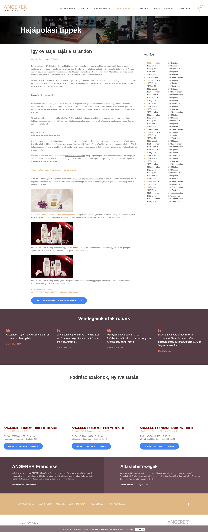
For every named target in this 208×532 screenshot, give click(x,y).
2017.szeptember (175, 187)
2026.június (151, 66)
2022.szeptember (175, 129)
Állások (60, 504)
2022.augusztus (153, 132)
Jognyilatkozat (117, 504)
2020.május (173, 170)
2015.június (151, 202)
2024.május (173, 101)
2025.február (152, 89)
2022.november (175, 127)
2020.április (151, 173)
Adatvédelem (98, 504)
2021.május (173, 153)
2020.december (153, 161)
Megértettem (140, 529)
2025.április (151, 86)
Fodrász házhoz (25, 504)
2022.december (153, 127)
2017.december (153, 187)
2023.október (152, 112)
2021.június (151, 153)
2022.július (173, 132)
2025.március (174, 86)
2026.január (173, 72)
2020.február (152, 176)
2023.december (153, 109)
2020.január (173, 176)
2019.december (153, 179)
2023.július (173, 115)
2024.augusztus (153, 98)
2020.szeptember (175, 164)
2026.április (151, 69)
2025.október (152, 77)
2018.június (151, 184)
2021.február (152, 158)
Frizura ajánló (102, 8)
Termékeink (185, 8)
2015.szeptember (175, 199)
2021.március (174, 155)
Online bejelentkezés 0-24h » (23, 446)
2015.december (153, 199)
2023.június (151, 118)
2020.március (174, 173)
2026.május (173, 66)
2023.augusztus (153, 115)
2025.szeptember (175, 77)
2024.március (174, 103)
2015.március (174, 202)
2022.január (173, 141)
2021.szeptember (175, 147)
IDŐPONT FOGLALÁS (163, 8)
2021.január (173, 158)
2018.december (153, 181)
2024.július (173, 98)
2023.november (175, 109)
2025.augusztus (153, 80)
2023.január (173, 124)
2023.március (174, 121)
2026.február (152, 72)
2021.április (151, 155)
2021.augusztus (153, 150)
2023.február (152, 124)
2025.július (173, 80)
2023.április (151, 121)
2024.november (175, 92)
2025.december (153, 75)
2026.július (173, 63)
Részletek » (129, 529)
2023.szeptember (175, 112)
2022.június (151, 135)
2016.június (151, 196)
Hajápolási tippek (125, 8)
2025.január (173, 89)
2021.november (175, 144)
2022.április (151, 138)
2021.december (153, 144)
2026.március (174, 69)
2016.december (153, 193)
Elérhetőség (45, 504)
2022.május (173, 135)
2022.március (174, 138)
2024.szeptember (175, 95)
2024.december (153, 92)
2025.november (175, 75)
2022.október (152, 129)
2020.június (151, 170)
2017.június (151, 190)
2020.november (175, 161)
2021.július (173, 150)
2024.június (151, 101)
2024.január (173, 106)
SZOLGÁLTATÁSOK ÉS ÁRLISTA (74, 8)
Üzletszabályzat (77, 504)
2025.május (173, 83)
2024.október (152, 95)
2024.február (152, 106)
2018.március (174, 184)
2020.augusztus (153, 167)
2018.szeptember (175, 181)
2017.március (174, 190)
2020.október (152, 164)
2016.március (174, 196)
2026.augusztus (153, 63)
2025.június (151, 83)
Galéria (144, 8)
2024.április (151, 103)
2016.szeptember (175, 193)
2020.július (173, 167)
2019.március (174, 179)
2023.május (173, 118)
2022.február (152, 141)
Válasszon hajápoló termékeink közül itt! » (59, 301)
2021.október (152, 147)
